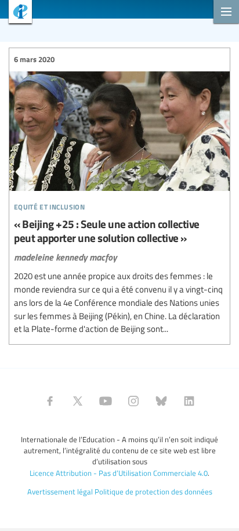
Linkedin (189, 401)
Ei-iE (16, 13)
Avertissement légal (60, 491)
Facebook (50, 401)
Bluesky (161, 401)
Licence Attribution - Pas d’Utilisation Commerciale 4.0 (119, 473)
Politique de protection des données (153, 491)
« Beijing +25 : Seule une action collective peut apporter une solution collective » (119, 194)
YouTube (106, 401)
